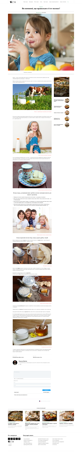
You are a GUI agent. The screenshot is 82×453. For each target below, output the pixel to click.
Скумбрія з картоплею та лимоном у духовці (60, 93)
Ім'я (14, 382)
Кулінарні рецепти (11, 422)
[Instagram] (20, 364)
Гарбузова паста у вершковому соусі (57, 119)
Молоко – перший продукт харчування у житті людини (43, 111)
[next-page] (67, 78)
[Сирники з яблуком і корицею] (67, 112)
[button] (68, 2)
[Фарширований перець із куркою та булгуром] (67, 106)
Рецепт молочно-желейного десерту (46, 303)
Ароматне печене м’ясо (37, 357)
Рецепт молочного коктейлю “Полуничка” (45, 155)
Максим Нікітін (39, 12)
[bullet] (21, 378)
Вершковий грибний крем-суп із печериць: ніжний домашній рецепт (59, 100)
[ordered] (20, 378)
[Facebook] (9, 439)
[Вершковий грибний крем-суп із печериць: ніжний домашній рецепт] (67, 100)
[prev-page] (66, 78)
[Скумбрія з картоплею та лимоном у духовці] (61, 87)
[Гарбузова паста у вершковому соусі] (67, 119)
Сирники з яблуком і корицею (58, 112)
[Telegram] (14, 439)
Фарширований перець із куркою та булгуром (58, 106)
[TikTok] (17, 439)
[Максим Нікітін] (15, 362)
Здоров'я (41, 6)
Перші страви (27, 422)
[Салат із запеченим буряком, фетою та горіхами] (67, 125)
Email (15, 385)
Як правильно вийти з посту (18, 357)
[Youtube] (19, 439)
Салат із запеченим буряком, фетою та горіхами (58, 125)
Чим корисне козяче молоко (47, 265)
